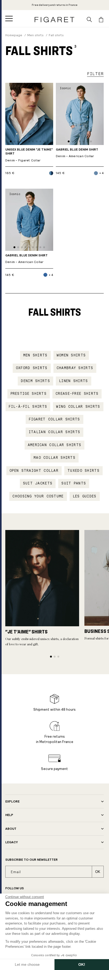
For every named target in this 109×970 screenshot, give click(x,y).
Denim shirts (35, 381)
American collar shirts (54, 445)
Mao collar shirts (54, 458)
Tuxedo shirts (83, 471)
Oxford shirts (32, 368)
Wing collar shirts (78, 407)
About (10, 829)
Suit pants (73, 483)
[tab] (11, 141)
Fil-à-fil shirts (28, 407)
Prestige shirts (29, 394)
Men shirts (35, 355)
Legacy (11, 842)
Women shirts (71, 355)
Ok (97, 872)
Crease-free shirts (77, 394)
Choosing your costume (37, 496)
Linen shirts (73, 381)
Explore (12, 801)
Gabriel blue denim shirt (77, 153)
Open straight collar (34, 471)
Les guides (85, 496)
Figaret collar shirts (54, 419)
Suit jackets (38, 483)
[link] (55, 5)
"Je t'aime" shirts (26, 631)
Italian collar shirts (54, 432)
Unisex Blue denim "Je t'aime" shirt (29, 155)
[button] (9, 18)
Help (9, 815)
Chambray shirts (75, 368)
